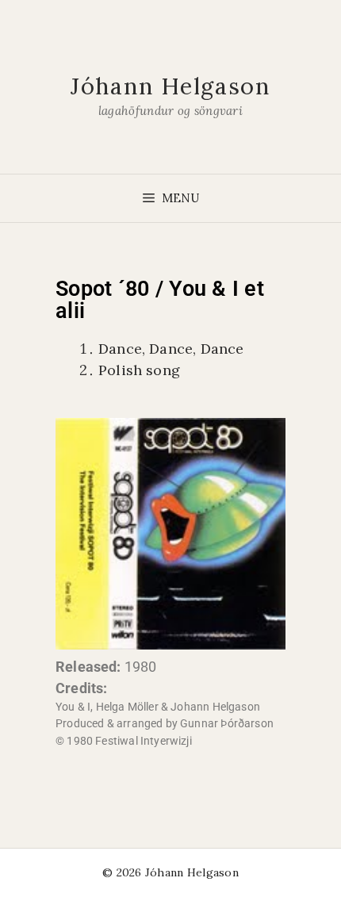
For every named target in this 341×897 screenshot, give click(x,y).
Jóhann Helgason (170, 86)
